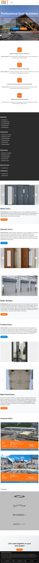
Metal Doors (3, 117)
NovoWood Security (5, 140)
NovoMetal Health (4, 125)
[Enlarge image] (37, 423)
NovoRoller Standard (5, 156)
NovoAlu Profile (4, 175)
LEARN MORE (4, 219)
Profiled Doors (4, 170)
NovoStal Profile (4, 173)
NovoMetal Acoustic (5, 121)
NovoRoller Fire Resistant (6, 152)
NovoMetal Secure (5, 127)
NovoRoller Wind (4, 158)
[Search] (37, 2)
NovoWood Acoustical (5, 136)
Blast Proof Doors (4, 165)
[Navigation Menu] (11, 2)
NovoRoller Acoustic (5, 154)
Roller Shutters (4, 150)
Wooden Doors (4, 132)
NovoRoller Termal (5, 160)
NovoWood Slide (4, 142)
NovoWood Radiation (5, 144)
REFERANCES (15, 28)
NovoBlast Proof (4, 167)
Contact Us (19, 549)
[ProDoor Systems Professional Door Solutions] (5, 3)
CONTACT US (23, 28)
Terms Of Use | (6, 558)
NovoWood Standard (5, 138)
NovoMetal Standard (5, 123)
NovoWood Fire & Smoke (6, 134)
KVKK (10, 558)
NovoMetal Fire (4, 119)
